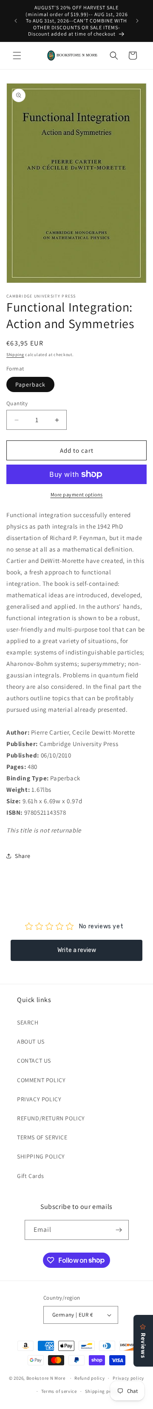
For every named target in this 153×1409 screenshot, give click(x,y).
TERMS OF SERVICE (42, 1137)
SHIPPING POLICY (41, 1156)
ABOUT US (31, 1041)
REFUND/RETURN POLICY (51, 1118)
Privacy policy (128, 1378)
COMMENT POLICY (41, 1080)
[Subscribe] (119, 1230)
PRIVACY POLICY (39, 1099)
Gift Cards (30, 1176)
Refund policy (89, 1378)
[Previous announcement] (15, 20)
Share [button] (23, 856)
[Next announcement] (137, 20)
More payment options (77, 494)
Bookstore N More (45, 1378)
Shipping (15, 354)
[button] (17, 55)
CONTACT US (34, 1060)
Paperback (30, 384)
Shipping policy (102, 1391)
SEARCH (28, 1022)
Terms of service (59, 1391)
